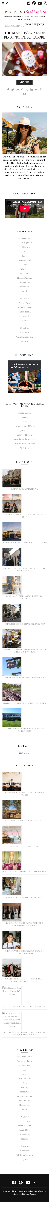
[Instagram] (44, 3)
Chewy (24, 256)
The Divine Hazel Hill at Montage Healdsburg (24, 821)
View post (24, 82)
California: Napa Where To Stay (24, 489)
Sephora (24, 320)
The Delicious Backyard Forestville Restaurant (24, 677)
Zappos (24, 341)
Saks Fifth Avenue (25, 307)
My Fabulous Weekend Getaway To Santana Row (25, 624)
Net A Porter (24, 282)
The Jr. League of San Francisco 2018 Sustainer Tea (24, 872)
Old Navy (24, 298)
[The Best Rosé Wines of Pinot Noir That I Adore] (24, 59)
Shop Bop (24, 328)
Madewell (24, 273)
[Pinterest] (33, 3)
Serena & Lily (24, 316)
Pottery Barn (24, 303)
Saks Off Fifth (25, 312)
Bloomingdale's (24, 243)
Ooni (24, 291)
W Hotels (24, 448)
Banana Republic (24, 238)
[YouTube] (39, 3)
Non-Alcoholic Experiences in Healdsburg (24, 897)
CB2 (24, 251)
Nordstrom (24, 287)
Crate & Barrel (24, 260)
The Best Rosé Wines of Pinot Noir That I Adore (24, 35)
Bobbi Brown (24, 247)
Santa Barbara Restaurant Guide (24, 846)
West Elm (24, 332)
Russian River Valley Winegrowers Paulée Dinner (24, 703)
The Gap (24, 269)
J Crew (24, 265)
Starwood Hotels (24, 435)
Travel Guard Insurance (24, 439)
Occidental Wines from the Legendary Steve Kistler (24, 542)
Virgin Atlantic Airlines (24, 444)
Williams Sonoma (24, 337)
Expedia (24, 417)
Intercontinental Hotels (24, 426)
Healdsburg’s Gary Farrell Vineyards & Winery (24, 1007)
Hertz (24, 422)
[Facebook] (28, 3)
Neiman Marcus (24, 278)
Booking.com (24, 413)
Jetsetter (24, 430)
